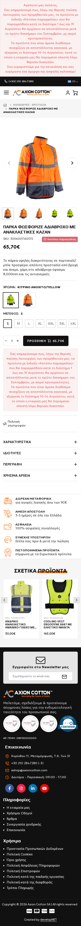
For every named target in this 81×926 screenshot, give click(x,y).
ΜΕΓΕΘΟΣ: (13, 313)
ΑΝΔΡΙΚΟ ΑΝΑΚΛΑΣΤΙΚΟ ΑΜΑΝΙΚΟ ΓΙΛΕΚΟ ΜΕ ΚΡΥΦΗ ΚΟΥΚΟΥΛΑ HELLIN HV (20, 624)
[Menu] (6, 92)
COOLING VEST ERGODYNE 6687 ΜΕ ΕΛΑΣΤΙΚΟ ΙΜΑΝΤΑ (58, 624)
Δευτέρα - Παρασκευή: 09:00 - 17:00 (38, 777)
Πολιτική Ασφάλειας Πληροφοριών (33, 865)
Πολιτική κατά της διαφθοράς (29, 882)
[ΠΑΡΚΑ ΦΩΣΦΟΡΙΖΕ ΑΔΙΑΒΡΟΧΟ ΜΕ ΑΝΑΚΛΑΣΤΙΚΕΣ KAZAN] (40, 167)
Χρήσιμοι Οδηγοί (19, 813)
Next (76, 600)
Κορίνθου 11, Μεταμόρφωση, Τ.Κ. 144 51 (40, 756)
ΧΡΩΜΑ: (31, 287)
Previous (4, 600)
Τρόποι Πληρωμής (20, 888)
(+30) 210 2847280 (21, 81)
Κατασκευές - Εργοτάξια (29, 104)
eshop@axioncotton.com (29, 770)
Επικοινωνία (16, 830)
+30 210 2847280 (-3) (27, 763)
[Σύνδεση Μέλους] (67, 93)
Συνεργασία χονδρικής (24, 824)
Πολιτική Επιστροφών (23, 871)
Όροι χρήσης (16, 860)
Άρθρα (12, 819)
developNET (48, 919)
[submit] (64, 676)
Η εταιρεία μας (18, 807)
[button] (72, 163)
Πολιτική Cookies (20, 854)
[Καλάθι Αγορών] (75, 93)
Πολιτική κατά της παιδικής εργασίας (35, 877)
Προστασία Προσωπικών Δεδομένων (35, 849)
